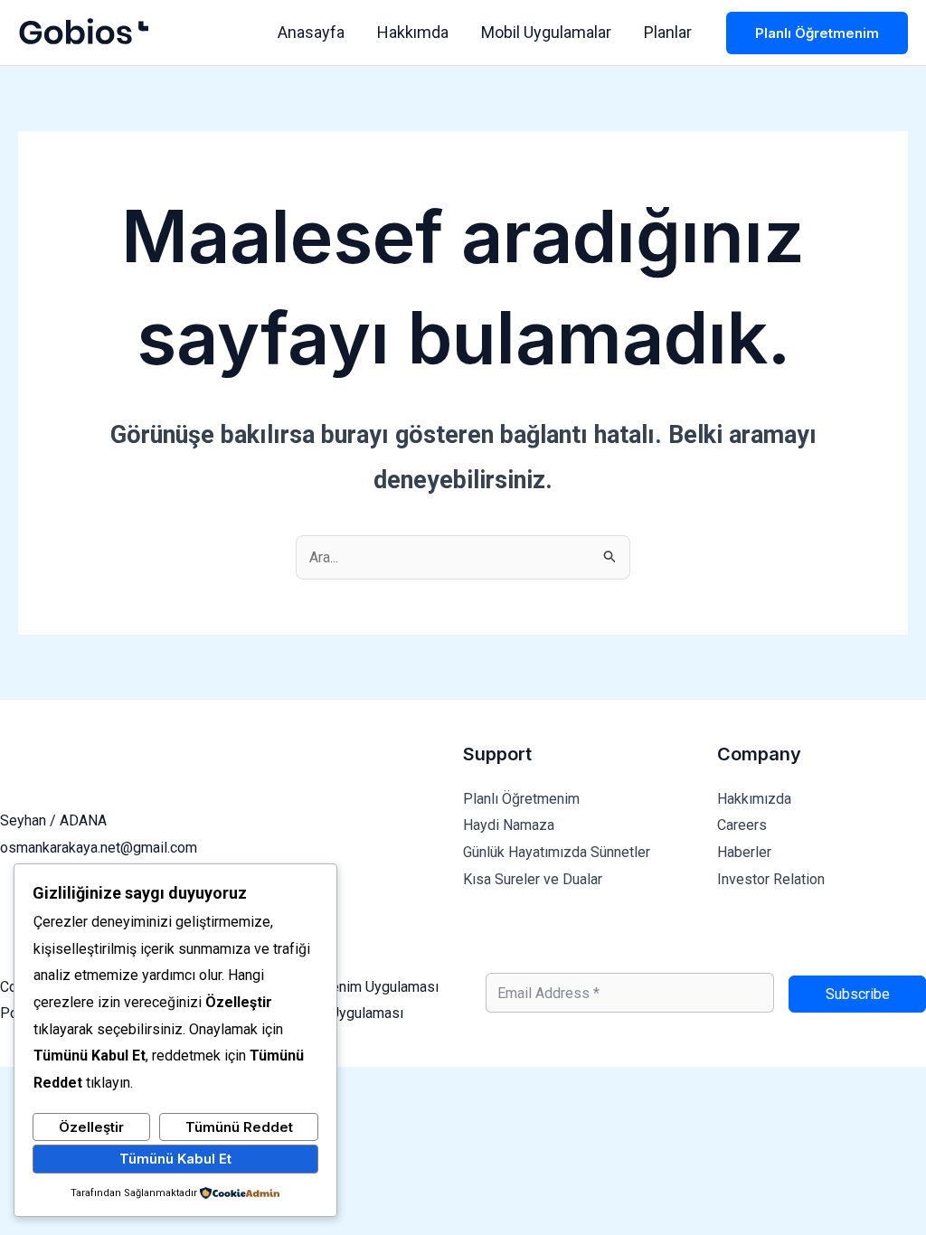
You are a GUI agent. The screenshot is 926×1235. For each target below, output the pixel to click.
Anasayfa (311, 32)
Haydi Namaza (508, 825)
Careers (742, 825)
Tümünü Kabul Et (175, 1158)
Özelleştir (91, 1127)
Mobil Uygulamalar (546, 32)
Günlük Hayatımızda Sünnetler (556, 852)
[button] (817, 33)
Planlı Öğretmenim (521, 798)
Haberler (744, 852)
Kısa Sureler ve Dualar (532, 879)
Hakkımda (413, 32)
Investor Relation (771, 879)
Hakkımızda (754, 798)
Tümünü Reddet (239, 1127)
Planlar (668, 32)
